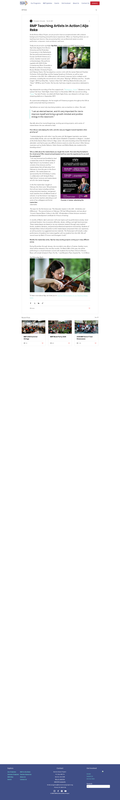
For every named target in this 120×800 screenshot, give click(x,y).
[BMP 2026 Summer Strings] (33, 327)
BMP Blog (10, 777)
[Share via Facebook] (30, 303)
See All (96, 317)
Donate (89, 774)
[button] (96, 10)
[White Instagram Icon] (54, 791)
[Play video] (60, 275)
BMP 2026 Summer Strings (31, 338)
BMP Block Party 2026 (58, 337)
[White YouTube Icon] (65, 791)
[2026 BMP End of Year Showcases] (86, 327)
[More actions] (89, 21)
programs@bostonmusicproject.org (62, 785)
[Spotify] (62, 791)
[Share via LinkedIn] (38, 303)
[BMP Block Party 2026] (60, 327)
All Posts (24, 10)
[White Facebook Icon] (58, 791)
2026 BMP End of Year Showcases (85, 338)
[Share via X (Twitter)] (34, 303)
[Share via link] (42, 303)
